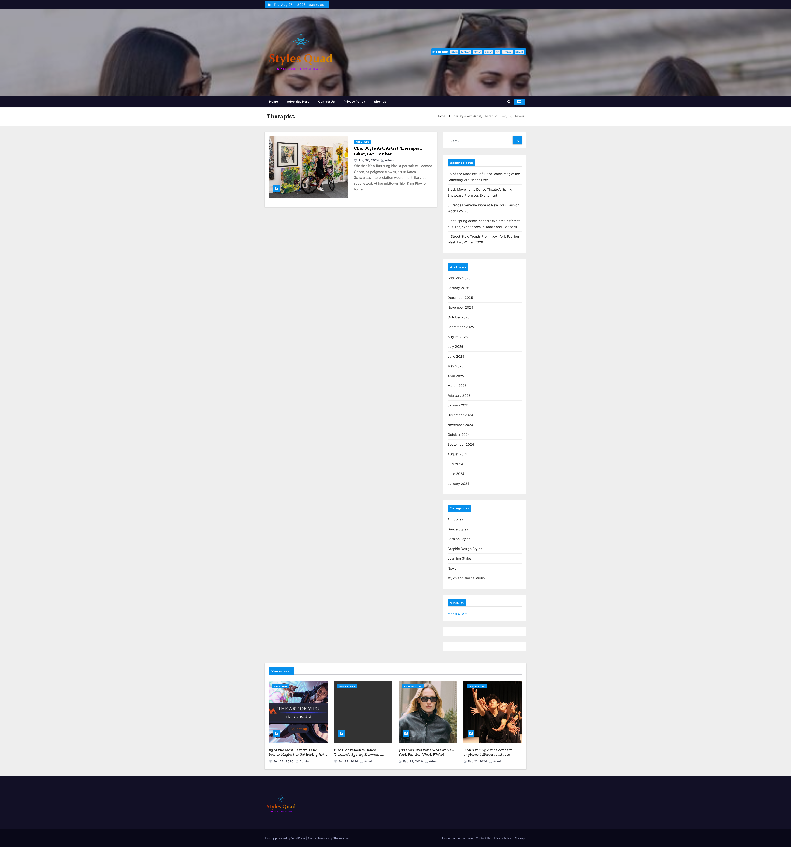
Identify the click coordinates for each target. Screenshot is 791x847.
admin (389, 160)
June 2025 (456, 356)
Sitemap (380, 101)
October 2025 (459, 317)
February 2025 (459, 396)
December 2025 (460, 298)
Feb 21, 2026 (478, 761)
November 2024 (460, 425)
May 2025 (455, 366)
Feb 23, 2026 (284, 761)
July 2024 (455, 464)
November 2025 (460, 307)
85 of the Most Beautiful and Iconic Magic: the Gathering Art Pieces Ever (297, 754)
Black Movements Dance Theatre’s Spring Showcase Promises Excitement (357, 754)
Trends (507, 51)
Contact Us (326, 101)
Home (273, 101)
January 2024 (458, 484)
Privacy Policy (354, 101)
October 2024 (459, 434)
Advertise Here (298, 101)
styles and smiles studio (466, 578)
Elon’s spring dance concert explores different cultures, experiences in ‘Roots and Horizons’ (487, 757)
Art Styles (362, 142)
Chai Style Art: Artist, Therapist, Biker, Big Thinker (388, 151)
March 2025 (457, 386)
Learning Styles (460, 558)
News (452, 568)
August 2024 (458, 454)
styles (477, 51)
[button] (509, 102)
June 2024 (456, 474)
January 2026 (458, 288)
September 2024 (461, 444)
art (498, 51)
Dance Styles (458, 529)
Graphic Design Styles (465, 549)
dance (488, 51)
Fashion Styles (459, 539)
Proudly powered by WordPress (285, 838)
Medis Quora (457, 614)
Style (454, 51)
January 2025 (458, 405)
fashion (465, 51)
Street (519, 51)
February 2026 (459, 278)
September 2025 (461, 327)
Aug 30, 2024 (369, 160)
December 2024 (460, 415)
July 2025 (455, 346)
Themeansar (341, 838)
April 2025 (456, 376)
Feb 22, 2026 (348, 761)
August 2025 (458, 337)
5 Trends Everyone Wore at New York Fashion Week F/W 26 (427, 752)
